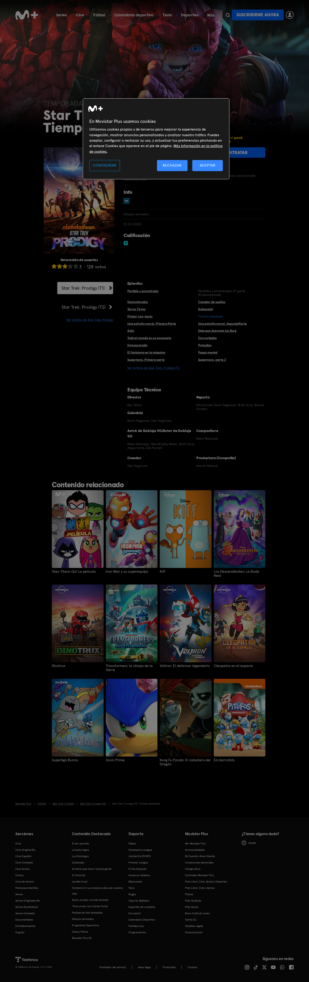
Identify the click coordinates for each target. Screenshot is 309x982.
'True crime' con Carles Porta (90, 906)
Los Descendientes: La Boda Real (236, 574)
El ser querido (80, 843)
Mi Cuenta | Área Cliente (200, 856)
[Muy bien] (75, 266)
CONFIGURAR (104, 165)
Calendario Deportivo (141, 919)
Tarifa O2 (190, 919)
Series (61, 14)
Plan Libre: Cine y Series (199, 888)
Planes (189, 894)
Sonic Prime (115, 760)
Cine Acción (22, 868)
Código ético (192, 868)
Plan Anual (191, 907)
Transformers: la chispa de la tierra (129, 668)
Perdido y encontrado (142, 291)
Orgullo (19, 932)
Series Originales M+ (27, 900)
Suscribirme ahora (257, 14)
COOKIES (192, 967)
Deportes (189, 14)
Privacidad (169, 967)
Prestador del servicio (113, 967)
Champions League (140, 849)
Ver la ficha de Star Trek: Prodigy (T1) (153, 368)
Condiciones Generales (199, 862)
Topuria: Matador (139, 900)
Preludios (205, 345)
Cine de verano (24, 881)
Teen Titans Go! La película (74, 572)
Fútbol (99, 14)
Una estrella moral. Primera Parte (151, 323)
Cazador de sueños (211, 302)
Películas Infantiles (26, 888)
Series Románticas (26, 907)
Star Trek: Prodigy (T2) (84, 307)
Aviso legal (144, 967)
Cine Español (23, 856)
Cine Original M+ (25, 849)
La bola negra (80, 849)
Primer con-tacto (139, 316)
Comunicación (194, 932)
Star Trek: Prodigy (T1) (83, 288)
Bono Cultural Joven (197, 913)
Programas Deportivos (85, 925)
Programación (137, 932)
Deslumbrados (137, 302)
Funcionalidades (195, 849)
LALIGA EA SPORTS (139, 856)
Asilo (130, 330)
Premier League (138, 862)
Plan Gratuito (193, 900)
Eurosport (134, 913)
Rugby (132, 894)
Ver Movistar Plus (195, 843)
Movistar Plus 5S (81, 938)
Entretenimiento (25, 926)
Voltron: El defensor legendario (185, 666)
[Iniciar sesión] (290, 15)
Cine (80, 14)
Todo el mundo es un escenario (149, 338)
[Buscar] (228, 15)
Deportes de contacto (141, 907)
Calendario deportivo (134, 14)
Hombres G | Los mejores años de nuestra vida (97, 890)
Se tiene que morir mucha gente (92, 868)
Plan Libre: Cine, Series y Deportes (206, 881)
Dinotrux (58, 666)
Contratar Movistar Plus (199, 875)
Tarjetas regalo (194, 926)
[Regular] (64, 266)
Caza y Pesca (80, 931)
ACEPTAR (208, 165)
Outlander (78, 862)
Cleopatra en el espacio (233, 666)
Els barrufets (224, 760)
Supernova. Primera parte (146, 359)
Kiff (162, 572)
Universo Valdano (139, 875)
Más (211, 15)
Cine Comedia (24, 862)
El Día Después (137, 868)
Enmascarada (137, 345)
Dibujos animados (83, 919)
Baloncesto (135, 881)
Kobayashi (205, 309)
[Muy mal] (54, 266)
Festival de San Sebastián (87, 912)
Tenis (167, 14)
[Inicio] (26, 15)
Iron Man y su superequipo (127, 572)
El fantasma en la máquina (146, 352)
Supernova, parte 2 (212, 359)
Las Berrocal (79, 881)
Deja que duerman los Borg (217, 330)
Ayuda (252, 842)
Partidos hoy (136, 926)
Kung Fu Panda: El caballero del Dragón (185, 762)
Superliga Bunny (65, 760)
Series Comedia (25, 913)
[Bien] (70, 266)
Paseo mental (208, 352)
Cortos (19, 875)
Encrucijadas (207, 338)
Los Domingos (80, 856)
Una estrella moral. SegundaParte (222, 323)
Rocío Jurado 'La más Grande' (90, 900)
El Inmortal (78, 875)
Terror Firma (136, 309)
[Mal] (59, 266)
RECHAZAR (172, 165)
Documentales (24, 919)
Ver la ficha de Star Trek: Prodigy (90, 320)
